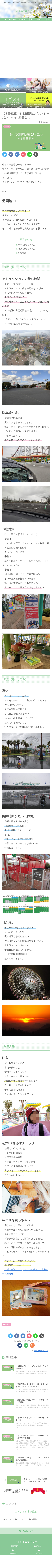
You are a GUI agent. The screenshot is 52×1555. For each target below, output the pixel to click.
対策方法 (22, 253)
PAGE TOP (27, 1531)
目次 (22, 239)
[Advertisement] (26, 50)
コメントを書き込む (26, 1511)
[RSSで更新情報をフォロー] (32, 1345)
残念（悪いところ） (27, 249)
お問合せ (38, 1546)
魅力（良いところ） (27, 245)
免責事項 (14, 1546)
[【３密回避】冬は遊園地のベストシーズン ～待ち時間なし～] (17, 154)
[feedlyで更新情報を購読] (26, 1345)
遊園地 (7, 1324)
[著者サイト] (19, 1345)
